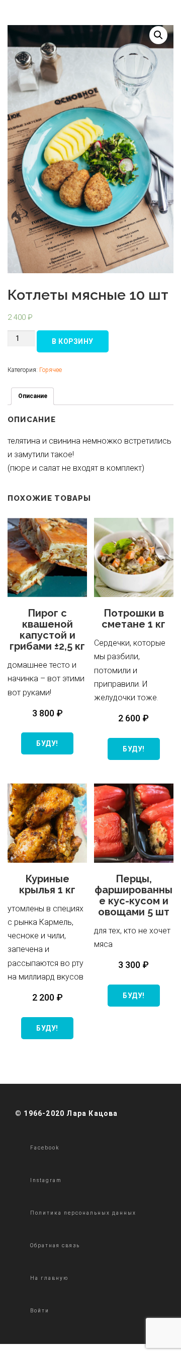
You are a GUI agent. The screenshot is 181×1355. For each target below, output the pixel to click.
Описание (32, 396)
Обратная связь (55, 1245)
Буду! (47, 743)
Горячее (50, 369)
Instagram (45, 1180)
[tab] (32, 396)
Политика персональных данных (83, 1213)
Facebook (44, 1147)
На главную (49, 1278)
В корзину (73, 341)
